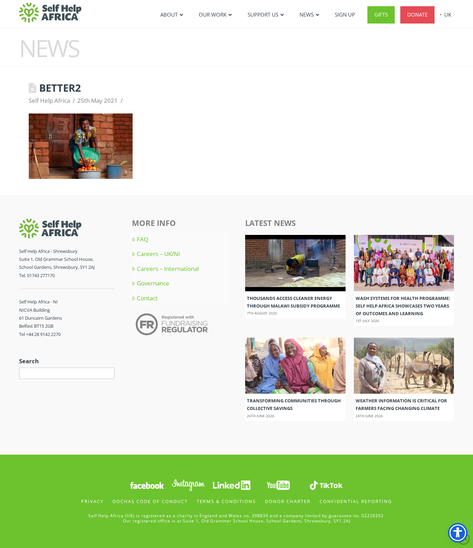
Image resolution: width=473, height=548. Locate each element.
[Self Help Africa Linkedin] (230, 484)
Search (29, 361)
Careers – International (168, 268)
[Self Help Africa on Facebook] (147, 484)
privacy (92, 501)
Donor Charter (288, 501)
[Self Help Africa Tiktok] (326, 484)
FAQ (142, 239)
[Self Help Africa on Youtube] (279, 484)
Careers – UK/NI (158, 253)
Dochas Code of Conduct (150, 501)
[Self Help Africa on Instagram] (188, 484)
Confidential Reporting (356, 501)
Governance (153, 283)
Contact (147, 298)
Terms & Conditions (226, 501)
